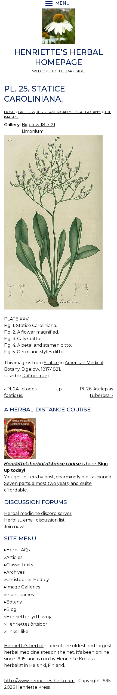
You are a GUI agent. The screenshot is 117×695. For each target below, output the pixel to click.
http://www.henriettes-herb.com (39, 680)
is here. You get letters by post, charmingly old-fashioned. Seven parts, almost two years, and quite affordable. (58, 477)
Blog (11, 609)
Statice (51, 362)
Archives (15, 572)
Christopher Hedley (27, 579)
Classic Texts (19, 564)
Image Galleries (23, 587)
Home (9, 112)
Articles (14, 557)
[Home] (58, 27)
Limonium (33, 131)
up (59, 388)
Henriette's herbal (24, 645)
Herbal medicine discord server (38, 513)
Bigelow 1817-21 (38, 124)
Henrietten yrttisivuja (29, 616)
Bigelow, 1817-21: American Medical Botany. (59, 112)
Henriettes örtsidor (26, 624)
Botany (14, 602)
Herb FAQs (18, 549)
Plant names (20, 594)
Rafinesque (34, 375)
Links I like (17, 631)
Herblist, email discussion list (34, 520)
